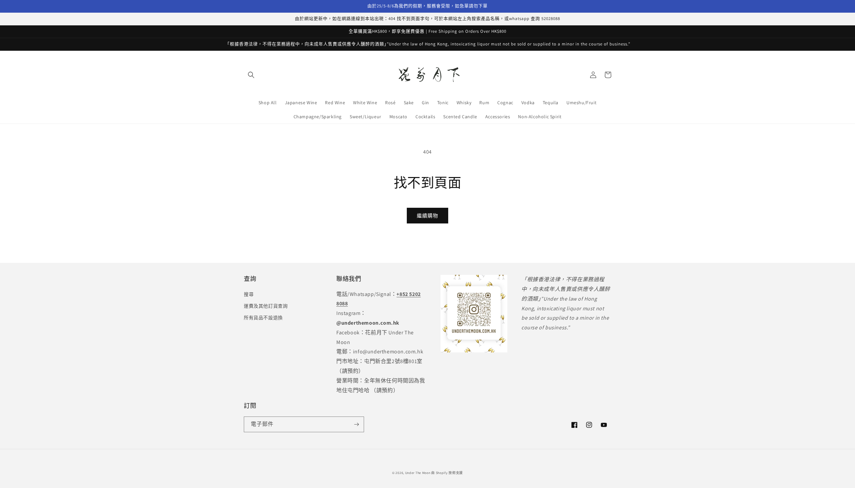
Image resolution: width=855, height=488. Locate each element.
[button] (251, 74)
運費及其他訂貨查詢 (266, 306)
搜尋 (248, 294)
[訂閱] (356, 424)
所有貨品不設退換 (263, 318)
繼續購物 (427, 215)
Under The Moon (418, 473)
